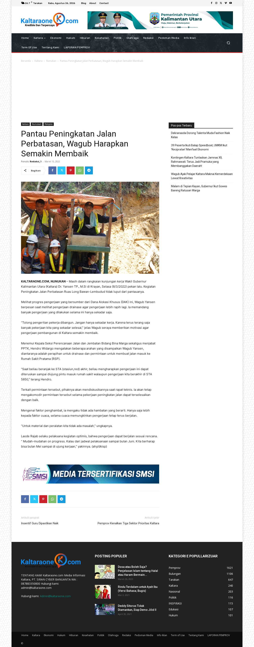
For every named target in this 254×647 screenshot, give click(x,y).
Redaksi (126, 635)
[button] (228, 42)
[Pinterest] (71, 170)
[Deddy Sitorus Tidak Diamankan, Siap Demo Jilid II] (105, 609)
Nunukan (51, 61)
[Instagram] (216, 3)
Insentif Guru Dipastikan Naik (39, 523)
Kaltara (38, 61)
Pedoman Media (144, 635)
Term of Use (178, 635)
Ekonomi (49, 635)
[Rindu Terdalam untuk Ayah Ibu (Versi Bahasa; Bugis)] (103, 592)
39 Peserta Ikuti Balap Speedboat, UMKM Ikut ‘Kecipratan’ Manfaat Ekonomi (199, 147)
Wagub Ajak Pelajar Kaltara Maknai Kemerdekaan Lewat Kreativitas (202, 176)
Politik (100, 635)
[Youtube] (230, 3)
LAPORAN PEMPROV (219, 635)
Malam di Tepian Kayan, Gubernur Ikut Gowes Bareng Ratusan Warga (199, 188)
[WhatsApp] (80, 170)
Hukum (61, 635)
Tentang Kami (196, 635)
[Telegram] (89, 170)
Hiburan (73, 635)
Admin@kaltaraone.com (55, 596)
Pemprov (49, 124)
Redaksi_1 (35, 161)
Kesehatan (88, 635)
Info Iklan (162, 635)
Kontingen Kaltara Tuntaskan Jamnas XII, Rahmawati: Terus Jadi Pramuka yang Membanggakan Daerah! (196, 161)
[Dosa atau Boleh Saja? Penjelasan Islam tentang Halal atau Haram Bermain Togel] (105, 572)
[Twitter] (221, 3)
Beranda (26, 61)
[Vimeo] (225, 3)
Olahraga (113, 635)
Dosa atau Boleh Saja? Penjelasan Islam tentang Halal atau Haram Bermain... (138, 570)
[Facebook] (211, 3)
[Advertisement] (127, 93)
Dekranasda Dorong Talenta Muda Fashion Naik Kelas (200, 135)
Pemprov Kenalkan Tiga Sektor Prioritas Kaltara (128, 523)
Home (24, 635)
